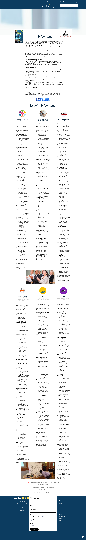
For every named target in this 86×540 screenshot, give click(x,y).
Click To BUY (18, 44)
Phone (42, 514)
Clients (60, 518)
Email (31, 505)
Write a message (33, 509)
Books (60, 507)
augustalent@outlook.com (45, 492)
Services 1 (61, 524)
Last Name (46, 500)
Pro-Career (61, 514)
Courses (60, 525)
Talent (51, 5)
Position (31, 523)
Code (31, 514)
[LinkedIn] (59, 500)
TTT (59, 512)
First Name (32, 500)
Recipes (60, 527)
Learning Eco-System (63, 508)
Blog (60, 520)
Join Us (60, 522)
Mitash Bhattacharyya (48, 7)
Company (32, 519)
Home (60, 505)
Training (60, 510)
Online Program (62, 516)
